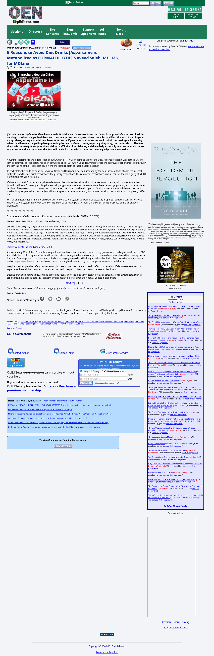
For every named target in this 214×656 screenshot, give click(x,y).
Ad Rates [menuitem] (102, 32)
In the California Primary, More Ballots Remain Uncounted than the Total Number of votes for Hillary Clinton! (54, 427)
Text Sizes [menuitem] (119, 32)
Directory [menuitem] (35, 31)
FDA (9, 324)
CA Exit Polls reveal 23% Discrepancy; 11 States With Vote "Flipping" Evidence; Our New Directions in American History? (58, 422)
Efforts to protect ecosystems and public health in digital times (174, 396)
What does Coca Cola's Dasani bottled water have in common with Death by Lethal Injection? (47, 418)
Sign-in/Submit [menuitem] (69, 32)
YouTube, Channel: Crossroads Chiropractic (32, 119)
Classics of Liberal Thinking (175, 622)
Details (50, 119)
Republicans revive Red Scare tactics (163, 381)
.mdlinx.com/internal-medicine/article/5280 (29, 247)
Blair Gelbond (181, 473)
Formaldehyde (18, 324)
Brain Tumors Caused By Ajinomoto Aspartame (61, 321)
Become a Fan (140, 45)
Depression (129, 321)
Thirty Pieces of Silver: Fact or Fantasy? (164, 315)
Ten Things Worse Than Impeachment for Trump (169, 457)
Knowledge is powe (156, 443)
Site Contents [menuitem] (52, 32)
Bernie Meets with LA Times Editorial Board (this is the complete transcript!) (40, 409)
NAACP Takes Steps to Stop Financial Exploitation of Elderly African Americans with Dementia (173, 373)
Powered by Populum (107, 652)
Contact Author (21, 352)
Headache (29, 324)
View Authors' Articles (117, 352)
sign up (66, 288)
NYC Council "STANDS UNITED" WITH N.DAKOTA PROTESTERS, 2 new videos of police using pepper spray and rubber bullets (60, 405)
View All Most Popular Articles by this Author (63, 401)
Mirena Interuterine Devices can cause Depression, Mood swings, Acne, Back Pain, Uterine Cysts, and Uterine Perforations (60, 414)
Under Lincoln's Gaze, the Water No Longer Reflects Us (171, 479)
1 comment (48, 67)
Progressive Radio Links (176, 627)
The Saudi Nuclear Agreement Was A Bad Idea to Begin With (174, 322)
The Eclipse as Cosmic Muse (160, 437)
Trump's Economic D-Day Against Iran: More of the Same (172, 329)
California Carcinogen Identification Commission (102, 321)
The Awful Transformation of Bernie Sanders (167, 450)
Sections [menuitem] (17, 31)
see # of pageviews (174, 318)
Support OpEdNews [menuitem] (87, 32)
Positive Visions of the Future (160, 473)
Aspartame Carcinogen (31, 321)
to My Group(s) (14, 328)
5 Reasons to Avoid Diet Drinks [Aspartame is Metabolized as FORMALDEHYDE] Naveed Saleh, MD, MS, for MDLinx (63, 58)
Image (13, 119)
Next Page (71, 282)
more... (116, 313)
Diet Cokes (139, 321)
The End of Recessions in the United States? (167, 412)
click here (179, 513)
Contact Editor (66, 352)
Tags (80, 324)
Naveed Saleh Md (41, 324)
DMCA (55, 119)
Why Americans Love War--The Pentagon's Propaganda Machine (175, 464)
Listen (62, 42)
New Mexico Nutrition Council (62, 324)
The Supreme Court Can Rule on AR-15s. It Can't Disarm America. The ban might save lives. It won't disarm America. (173, 388)
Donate (49, 386)
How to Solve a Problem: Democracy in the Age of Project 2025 (174, 356)
